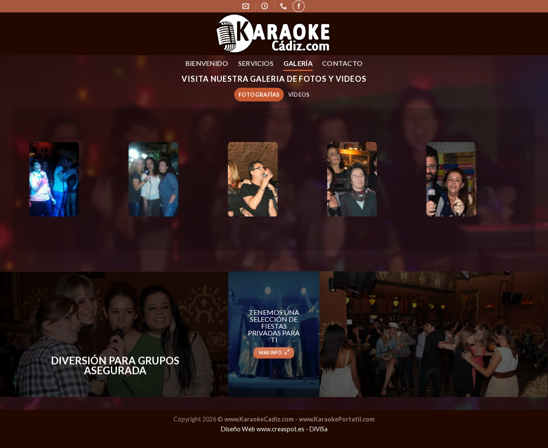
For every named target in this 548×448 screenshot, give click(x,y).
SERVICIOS (256, 63)
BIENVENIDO (207, 63)
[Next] (501, 180)
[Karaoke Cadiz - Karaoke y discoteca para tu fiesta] (274, 33)
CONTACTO (342, 63)
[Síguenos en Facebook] (298, 6)
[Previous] (46, 180)
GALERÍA (298, 63)
